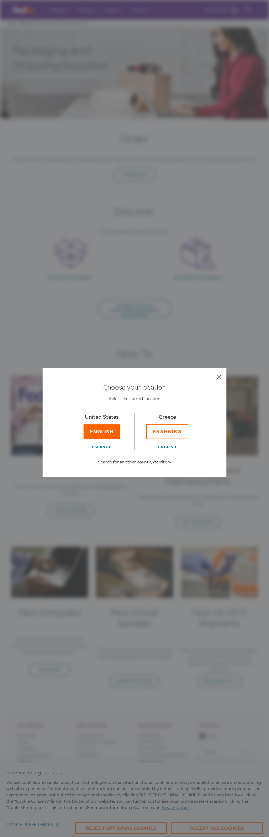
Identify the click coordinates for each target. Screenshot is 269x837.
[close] (219, 376)
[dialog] (134, 418)
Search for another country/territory (134, 462)
